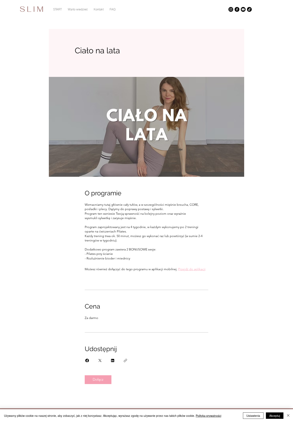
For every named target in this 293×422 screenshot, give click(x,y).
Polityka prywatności (208, 416)
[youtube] (243, 9)
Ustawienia (253, 416)
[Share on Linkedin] (112, 360)
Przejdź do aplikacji (191, 269)
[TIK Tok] (249, 9)
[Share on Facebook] (87, 360)
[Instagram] (230, 9)
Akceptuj (274, 416)
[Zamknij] (288, 415)
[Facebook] (237, 9)
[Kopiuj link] (125, 360)
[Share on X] (99, 360)
